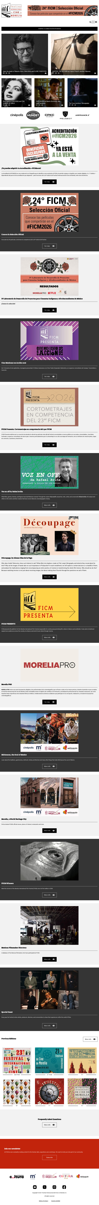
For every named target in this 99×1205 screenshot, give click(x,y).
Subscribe (49, 1157)
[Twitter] (45, 1188)
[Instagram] (54, 1188)
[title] (16, 120)
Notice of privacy (43, 1201)
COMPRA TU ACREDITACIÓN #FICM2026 (49, 28)
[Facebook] (64, 1188)
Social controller (55, 1201)
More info (47, 505)
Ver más (47, 182)
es (93, 22)
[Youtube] (35, 1188)
